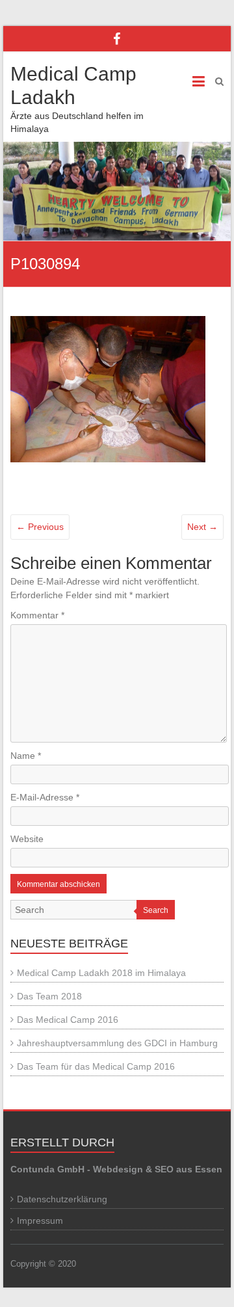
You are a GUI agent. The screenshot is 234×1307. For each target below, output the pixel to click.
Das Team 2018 (49, 996)
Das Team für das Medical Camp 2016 (96, 1066)
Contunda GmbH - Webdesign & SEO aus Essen (116, 1169)
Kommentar (37, 615)
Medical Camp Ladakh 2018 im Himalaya (101, 973)
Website (27, 839)
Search (155, 910)
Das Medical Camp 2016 (67, 1019)
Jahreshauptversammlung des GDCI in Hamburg (117, 1043)
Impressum (40, 1220)
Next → (202, 526)
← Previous (40, 526)
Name (25, 755)
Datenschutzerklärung (62, 1199)
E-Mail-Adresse (44, 797)
